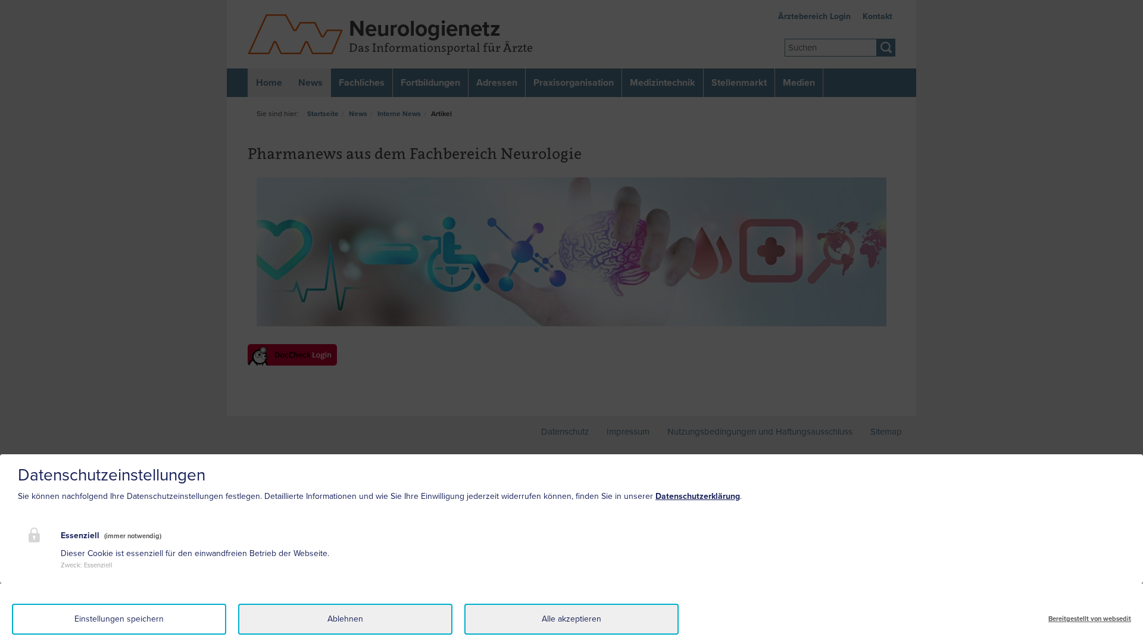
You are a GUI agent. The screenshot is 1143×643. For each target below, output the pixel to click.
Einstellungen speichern (119, 619)
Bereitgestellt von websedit (1089, 619)
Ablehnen (345, 619)
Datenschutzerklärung (697, 496)
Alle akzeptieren (571, 619)
